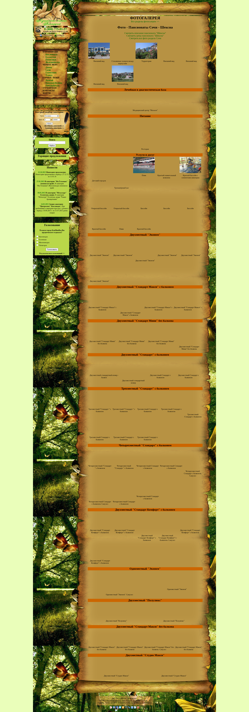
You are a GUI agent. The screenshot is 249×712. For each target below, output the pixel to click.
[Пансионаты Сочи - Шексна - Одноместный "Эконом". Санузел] (119, 591)
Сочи (48, 70)
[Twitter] (120, 707)
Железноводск (53, 62)
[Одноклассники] (123, 707)
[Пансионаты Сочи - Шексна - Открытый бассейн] (99, 205)
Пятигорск (51, 59)
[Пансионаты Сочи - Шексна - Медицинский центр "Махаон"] (145, 107)
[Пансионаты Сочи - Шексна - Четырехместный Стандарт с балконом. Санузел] (193, 468)
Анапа (49, 67)
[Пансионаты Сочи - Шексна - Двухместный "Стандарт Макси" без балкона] (102, 644)
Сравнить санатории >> (54, 128)
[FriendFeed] (132, 707)
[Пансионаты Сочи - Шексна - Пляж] (144, 172)
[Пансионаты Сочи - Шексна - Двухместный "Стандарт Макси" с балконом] (102, 304)
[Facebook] (117, 707)
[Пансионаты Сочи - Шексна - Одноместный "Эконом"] (177, 586)
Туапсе (49, 75)
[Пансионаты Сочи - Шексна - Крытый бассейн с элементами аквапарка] (190, 172)
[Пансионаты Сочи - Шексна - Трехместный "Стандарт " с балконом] (100, 406)
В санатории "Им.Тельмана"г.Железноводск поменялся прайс (52, 184)
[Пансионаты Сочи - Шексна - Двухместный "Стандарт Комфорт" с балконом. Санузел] (167, 532)
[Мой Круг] (135, 707)
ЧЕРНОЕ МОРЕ (50, 65)
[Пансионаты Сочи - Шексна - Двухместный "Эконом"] (99, 252)
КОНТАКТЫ (49, 91)
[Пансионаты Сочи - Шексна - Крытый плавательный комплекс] (167, 172)
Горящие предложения (52, 155)
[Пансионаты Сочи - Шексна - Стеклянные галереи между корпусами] (122, 58)
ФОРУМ (47, 93)
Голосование (52, 225)
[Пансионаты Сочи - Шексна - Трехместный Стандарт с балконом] (148, 406)
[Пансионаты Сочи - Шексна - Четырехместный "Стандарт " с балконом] (100, 463)
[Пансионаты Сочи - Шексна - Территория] (146, 58)
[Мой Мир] (126, 707)
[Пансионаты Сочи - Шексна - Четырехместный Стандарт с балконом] (147, 463)
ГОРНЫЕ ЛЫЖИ (51, 78)
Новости (52, 167)
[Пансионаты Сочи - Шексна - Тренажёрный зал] (121, 185)
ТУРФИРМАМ (49, 88)
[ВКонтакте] (114, 707)
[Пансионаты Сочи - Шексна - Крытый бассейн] (99, 226)
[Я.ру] (111, 707)
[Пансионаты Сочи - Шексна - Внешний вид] (99, 58)
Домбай (49, 80)
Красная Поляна (54, 83)
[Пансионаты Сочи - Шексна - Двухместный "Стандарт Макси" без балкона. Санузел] (159, 644)
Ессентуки (51, 57)
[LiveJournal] (129, 707)
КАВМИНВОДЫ (50, 52)
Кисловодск (51, 54)
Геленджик (51, 72)
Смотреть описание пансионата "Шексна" (145, 33)
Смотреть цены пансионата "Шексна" (145, 35)
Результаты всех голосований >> (52, 253)
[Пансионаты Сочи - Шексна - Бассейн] (144, 205)
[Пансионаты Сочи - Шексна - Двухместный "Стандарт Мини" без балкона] (102, 338)
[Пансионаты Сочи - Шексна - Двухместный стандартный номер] (133, 377)
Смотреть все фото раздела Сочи (145, 38)
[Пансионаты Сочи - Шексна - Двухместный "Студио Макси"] (116, 672)
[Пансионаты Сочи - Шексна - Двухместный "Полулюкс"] (116, 618)
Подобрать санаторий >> (54, 126)
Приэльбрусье (53, 85)
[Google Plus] (138, 707)
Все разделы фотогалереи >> (145, 21)
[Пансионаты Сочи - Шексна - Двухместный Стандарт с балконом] (160, 372)
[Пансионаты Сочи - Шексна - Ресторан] (145, 146)
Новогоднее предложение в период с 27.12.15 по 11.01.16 (52, 174)
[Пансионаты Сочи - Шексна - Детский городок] (99, 177)
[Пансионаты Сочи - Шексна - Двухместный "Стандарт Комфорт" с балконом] (100, 527)
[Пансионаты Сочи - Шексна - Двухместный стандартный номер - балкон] (104, 372)
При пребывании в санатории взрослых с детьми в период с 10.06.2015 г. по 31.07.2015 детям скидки (52, 208)
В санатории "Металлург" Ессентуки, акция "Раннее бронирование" (52, 196)
